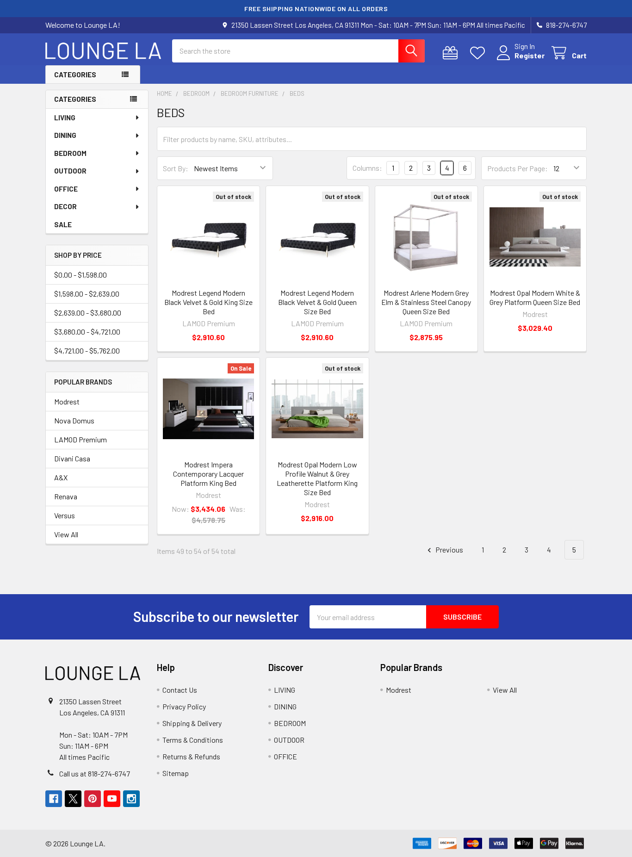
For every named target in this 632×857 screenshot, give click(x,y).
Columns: (367, 167)
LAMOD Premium (80, 439)
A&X (61, 477)
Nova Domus (74, 420)
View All (66, 534)
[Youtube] (112, 798)
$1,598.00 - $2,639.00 (86, 293)
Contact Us (179, 689)
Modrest (67, 401)
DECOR (65, 206)
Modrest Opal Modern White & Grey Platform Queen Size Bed (534, 297)
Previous (448, 549)
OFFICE (66, 189)
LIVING (64, 117)
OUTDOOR (70, 171)
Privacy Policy (184, 706)
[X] (73, 798)
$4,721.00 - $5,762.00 (87, 350)
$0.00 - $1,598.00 (80, 274)
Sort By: (175, 168)
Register (529, 55)
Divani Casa (72, 458)
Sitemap (175, 773)
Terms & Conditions (192, 739)
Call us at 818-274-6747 (94, 773)
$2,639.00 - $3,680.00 (87, 312)
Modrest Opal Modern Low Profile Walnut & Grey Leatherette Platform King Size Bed (317, 478)
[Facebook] (53, 798)
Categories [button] (75, 74)
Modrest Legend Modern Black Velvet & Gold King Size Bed (208, 302)
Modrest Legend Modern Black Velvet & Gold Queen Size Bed (317, 302)
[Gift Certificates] (452, 53)
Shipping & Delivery (192, 723)
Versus (64, 515)
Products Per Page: (517, 168)
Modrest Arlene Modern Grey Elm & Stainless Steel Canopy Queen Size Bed (426, 302)
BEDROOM (70, 153)
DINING (65, 135)
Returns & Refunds (191, 756)
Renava (65, 496)
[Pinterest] (92, 798)
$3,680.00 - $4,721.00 (87, 331)
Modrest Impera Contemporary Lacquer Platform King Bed (208, 473)
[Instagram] (131, 798)
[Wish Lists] (479, 53)
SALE (63, 224)
